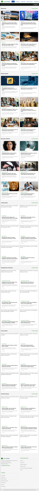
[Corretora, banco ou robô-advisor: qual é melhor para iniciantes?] (10, 424)
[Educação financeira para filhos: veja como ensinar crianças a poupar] (29, 151)
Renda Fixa (2, 484)
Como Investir (17, 1)
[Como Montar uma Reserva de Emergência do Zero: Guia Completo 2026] (29, 299)
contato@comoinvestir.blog (5, 465)
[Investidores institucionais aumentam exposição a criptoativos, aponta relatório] (29, 235)
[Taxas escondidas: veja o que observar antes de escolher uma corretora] (10, 405)
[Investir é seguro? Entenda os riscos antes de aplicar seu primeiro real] (29, 444)
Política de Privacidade (23, 464)
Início (13, 1)
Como (6, 458)
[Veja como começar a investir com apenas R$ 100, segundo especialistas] (10, 444)
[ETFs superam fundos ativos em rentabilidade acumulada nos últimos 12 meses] (10, 86)
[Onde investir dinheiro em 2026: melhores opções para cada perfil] (10, 362)
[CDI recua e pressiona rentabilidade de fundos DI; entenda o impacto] (29, 405)
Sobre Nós (21, 460)
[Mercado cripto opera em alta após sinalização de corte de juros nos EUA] (10, 235)
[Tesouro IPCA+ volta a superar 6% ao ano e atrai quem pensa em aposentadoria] (29, 41)
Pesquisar (35, 4)
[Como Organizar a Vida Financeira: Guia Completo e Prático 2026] (10, 299)
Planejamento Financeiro (4, 480)
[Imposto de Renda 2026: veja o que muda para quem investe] (10, 191)
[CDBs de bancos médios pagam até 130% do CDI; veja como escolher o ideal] (10, 41)
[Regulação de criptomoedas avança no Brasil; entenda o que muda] (29, 215)
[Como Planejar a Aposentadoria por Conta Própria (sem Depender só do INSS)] (10, 319)
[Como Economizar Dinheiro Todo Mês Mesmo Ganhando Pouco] (29, 319)
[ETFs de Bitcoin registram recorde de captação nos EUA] (29, 255)
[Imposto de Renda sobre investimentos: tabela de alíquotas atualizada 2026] (10, 382)
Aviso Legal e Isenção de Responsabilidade (26, 468)
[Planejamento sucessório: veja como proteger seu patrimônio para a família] (10, 171)
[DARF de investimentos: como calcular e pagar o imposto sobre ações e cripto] (29, 382)
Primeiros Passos (3, 482)
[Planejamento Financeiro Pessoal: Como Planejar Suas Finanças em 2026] (10, 280)
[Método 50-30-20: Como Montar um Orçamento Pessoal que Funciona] (29, 280)
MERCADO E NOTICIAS (5, 151)
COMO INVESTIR (4, 364)
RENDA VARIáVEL (4, 86)
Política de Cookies (22, 466)
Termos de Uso (22, 462)
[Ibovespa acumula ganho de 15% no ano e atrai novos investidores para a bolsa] (10, 107)
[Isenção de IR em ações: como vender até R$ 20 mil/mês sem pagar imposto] (29, 362)
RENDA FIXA (3, 21)
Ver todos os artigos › (35, 8)
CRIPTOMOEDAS (4, 215)
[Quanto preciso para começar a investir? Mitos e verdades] (10, 343)
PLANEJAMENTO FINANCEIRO (6, 280)
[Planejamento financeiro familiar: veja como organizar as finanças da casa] (29, 171)
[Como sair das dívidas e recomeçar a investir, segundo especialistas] (29, 191)
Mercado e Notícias (30, 1)
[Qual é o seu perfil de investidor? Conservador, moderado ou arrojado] (29, 343)
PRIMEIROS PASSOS (4, 426)
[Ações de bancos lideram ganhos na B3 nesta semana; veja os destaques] (29, 127)
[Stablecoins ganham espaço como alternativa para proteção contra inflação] (10, 215)
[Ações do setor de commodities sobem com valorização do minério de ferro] (29, 86)
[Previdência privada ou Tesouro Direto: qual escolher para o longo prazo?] (10, 151)
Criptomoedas (23, 1)
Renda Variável (3, 486)
